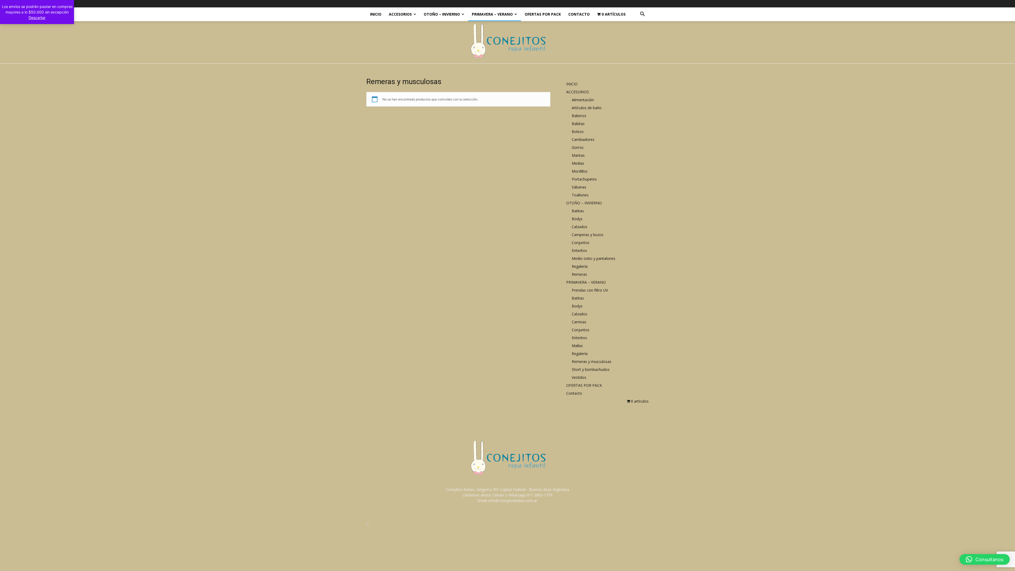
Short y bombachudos (591, 369)
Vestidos (579, 377)
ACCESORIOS (400, 14)
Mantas (578, 155)
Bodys (577, 218)
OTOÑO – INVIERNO (442, 14)
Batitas (578, 210)
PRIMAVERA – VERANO (492, 14)
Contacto (579, 14)
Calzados (579, 226)
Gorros (578, 147)
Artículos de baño (587, 107)
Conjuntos (580, 242)
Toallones (580, 194)
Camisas (579, 321)
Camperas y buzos (587, 234)
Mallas (577, 345)
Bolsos (578, 131)
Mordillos (580, 171)
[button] (642, 14)
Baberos (579, 115)
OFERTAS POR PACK (543, 14)
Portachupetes (584, 179)
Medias (578, 163)
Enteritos (579, 250)
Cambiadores (583, 139)
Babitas (578, 123)
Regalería (580, 266)
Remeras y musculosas (591, 361)
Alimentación (583, 99)
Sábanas (579, 187)
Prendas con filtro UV (590, 290)
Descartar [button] (37, 17)
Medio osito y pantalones (593, 258)
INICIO (375, 14)
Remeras (579, 274)
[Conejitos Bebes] (507, 42)
